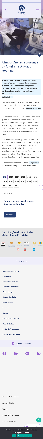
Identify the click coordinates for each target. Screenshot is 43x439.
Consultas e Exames (11, 287)
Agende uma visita (23, 343)
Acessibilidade (8, 403)
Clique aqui (34, 163)
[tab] (5, 177)
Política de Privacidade (11, 334)
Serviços (6, 308)
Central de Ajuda (9, 297)
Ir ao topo (23, 261)
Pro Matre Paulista (33, 108)
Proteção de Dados (21, 433)
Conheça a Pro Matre (11, 271)
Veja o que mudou (24, 436)
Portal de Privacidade (11, 329)
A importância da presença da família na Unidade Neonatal (20, 66)
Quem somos (8, 303)
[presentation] (39, 185)
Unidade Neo (7, 97)
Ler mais (9, 215)
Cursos (5, 313)
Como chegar (8, 292)
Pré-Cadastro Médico (11, 318)
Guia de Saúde (8, 324)
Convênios (7, 276)
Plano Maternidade (10, 281)
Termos (5, 409)
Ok (14, 436)
